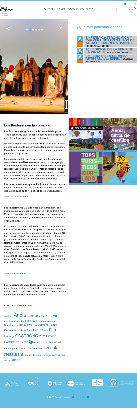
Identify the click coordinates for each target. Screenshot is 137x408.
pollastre (30, 348)
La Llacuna (50, 342)
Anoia (20, 315)
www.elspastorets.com (16, 196)
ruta (26, 355)
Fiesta (45, 330)
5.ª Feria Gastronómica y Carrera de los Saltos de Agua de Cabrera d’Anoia (110, 40)
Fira (52, 329)
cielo (35, 325)
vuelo (7, 360)
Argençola (33, 315)
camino (51, 321)
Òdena (15, 360)
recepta (51, 347)
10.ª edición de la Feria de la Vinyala (109, 50)
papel (15, 348)
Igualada (36, 342)
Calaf (43, 321)
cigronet (43, 324)
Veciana (53, 355)
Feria (29, 330)
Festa (37, 330)
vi (59, 354)
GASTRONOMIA (30, 335)
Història (51, 336)
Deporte (9, 330)
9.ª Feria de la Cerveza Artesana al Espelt (106, 57)
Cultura (52, 324)
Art (55, 315)
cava (29, 324)
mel (59, 342)
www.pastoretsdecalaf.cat (17, 273)
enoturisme (20, 330)
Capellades (10, 325)
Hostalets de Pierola (16, 342)
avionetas (19, 321)
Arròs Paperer (46, 316)
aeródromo (8, 316)
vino (63, 355)
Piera (22, 348)
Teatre (45, 355)
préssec (39, 348)
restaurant (13, 354)
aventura (9, 321)
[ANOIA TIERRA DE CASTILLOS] (120, 151)
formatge (9, 336)
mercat (8, 348)
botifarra (30, 320)
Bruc (37, 321)
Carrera (21, 324)
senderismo (35, 355)
